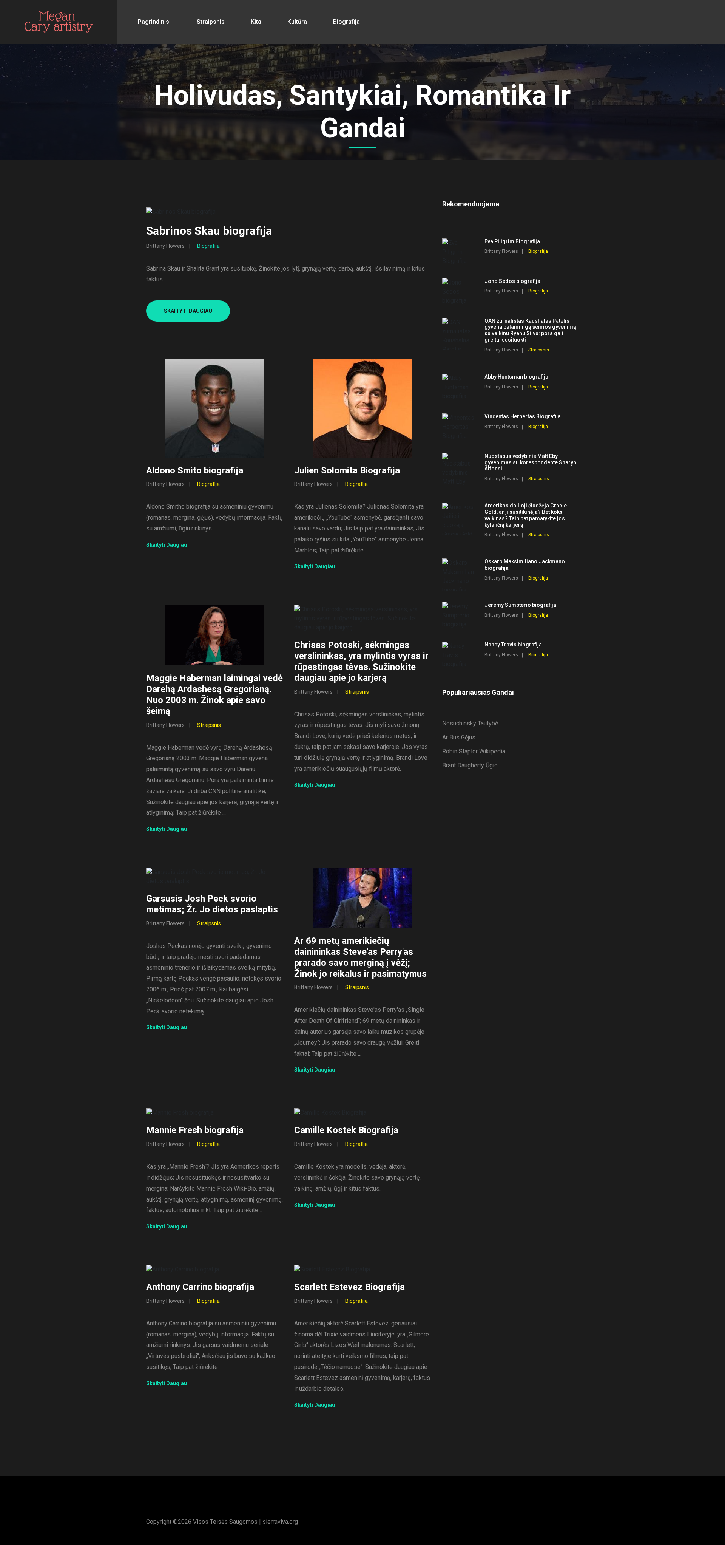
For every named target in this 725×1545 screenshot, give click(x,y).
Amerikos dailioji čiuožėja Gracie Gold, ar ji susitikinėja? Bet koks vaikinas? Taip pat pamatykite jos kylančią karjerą (525, 515)
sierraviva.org (280, 1521)
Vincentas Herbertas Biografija (522, 416)
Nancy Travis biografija (513, 645)
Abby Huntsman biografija (516, 377)
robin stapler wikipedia (473, 751)
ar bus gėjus (458, 737)
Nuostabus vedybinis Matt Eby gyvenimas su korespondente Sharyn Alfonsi (530, 462)
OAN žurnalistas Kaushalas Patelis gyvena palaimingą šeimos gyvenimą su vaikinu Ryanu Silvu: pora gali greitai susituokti (530, 330)
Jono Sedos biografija (512, 281)
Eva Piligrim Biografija (512, 241)
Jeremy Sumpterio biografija (520, 605)
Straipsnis (211, 21)
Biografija (346, 21)
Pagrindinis (153, 21)
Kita (256, 21)
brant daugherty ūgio (470, 765)
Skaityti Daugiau (188, 311)
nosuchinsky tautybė (470, 723)
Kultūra (297, 21)
